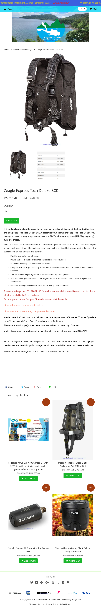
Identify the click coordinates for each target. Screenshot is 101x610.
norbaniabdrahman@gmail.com (68, 291)
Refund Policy (66, 604)
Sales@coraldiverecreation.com (54, 351)
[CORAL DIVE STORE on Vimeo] (68, 583)
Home (6, 50)
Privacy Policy (52, 604)
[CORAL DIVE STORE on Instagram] (53, 583)
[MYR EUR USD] (82, 9)
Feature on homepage (22, 50)
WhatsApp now (55, 3)
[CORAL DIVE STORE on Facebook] (36, 583)
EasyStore (76, 599)
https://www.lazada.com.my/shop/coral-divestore (29, 311)
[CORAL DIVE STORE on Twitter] (31, 583)
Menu (9, 9)
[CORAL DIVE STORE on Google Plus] (47, 583)
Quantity (8, 205)
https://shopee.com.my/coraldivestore (23, 305)
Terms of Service (36, 604)
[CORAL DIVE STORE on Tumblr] (58, 583)
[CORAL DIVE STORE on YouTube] (63, 583)
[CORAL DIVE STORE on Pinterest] (41, 583)
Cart (95, 9)
